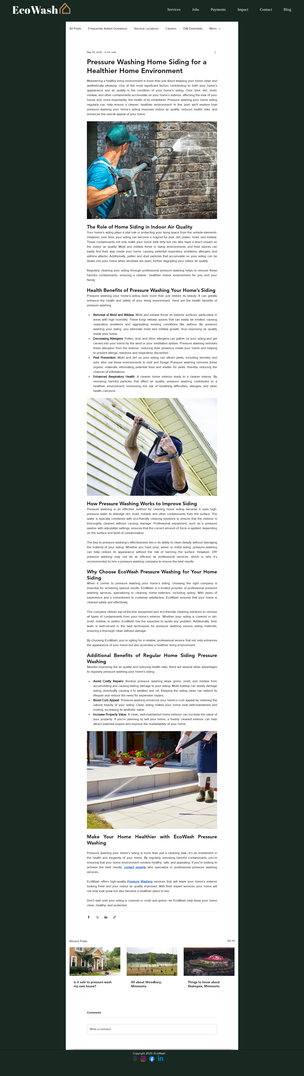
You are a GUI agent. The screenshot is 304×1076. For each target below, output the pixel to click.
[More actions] (215, 52)
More (213, 28)
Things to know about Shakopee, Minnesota (204, 984)
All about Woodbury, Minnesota (146, 984)
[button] (195, 9)
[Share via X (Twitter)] (97, 917)
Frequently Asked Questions (107, 28)
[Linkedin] (160, 1058)
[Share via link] (114, 917)
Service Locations (146, 28)
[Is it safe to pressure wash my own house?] (94, 961)
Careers (171, 28)
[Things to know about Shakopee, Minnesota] (209, 961)
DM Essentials (192, 28)
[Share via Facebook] (88, 917)
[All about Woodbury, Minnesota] (152, 961)
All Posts (75, 28)
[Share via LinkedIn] (105, 917)
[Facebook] (151, 1058)
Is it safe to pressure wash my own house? (93, 984)
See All (231, 940)
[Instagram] (143, 1058)
